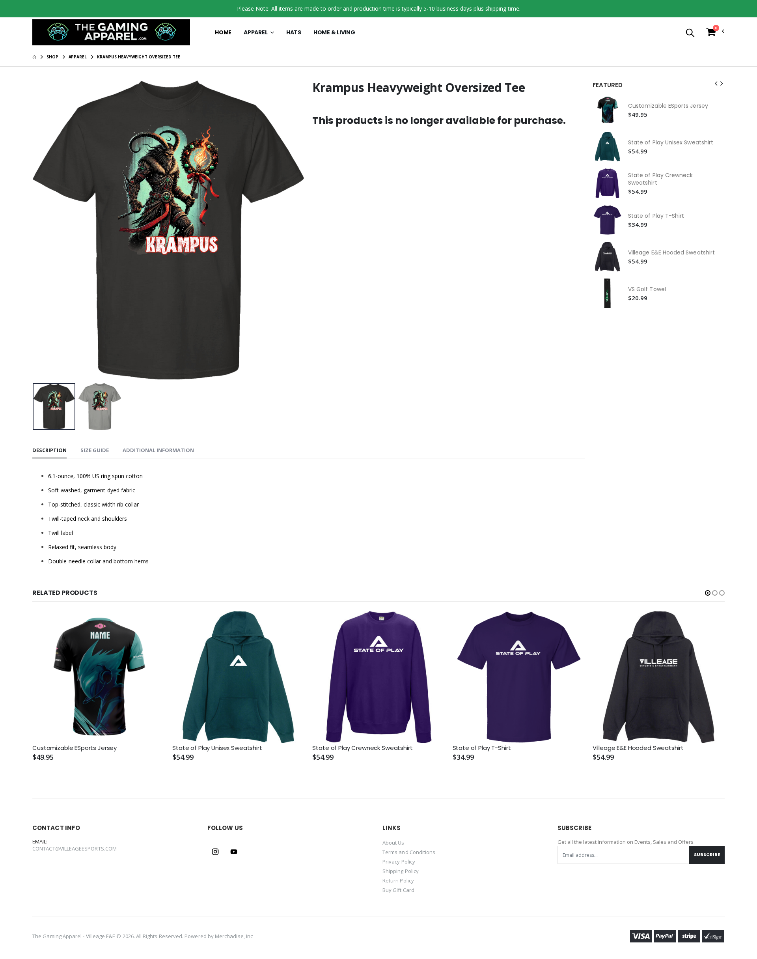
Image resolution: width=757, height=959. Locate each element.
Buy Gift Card (398, 890)
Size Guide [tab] (94, 450)
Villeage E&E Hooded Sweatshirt (671, 252)
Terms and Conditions (408, 852)
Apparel (256, 32)
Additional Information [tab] (158, 450)
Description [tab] (49, 450)
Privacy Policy (398, 861)
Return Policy (398, 880)
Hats (293, 32)
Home (223, 32)
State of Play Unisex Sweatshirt (670, 142)
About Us (393, 842)
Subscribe (707, 854)
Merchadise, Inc (234, 936)
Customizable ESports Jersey (668, 106)
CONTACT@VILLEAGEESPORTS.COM (74, 848)
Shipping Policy (400, 871)
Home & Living (334, 32)
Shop (52, 57)
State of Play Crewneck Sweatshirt (660, 179)
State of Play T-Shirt (656, 216)
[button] (690, 33)
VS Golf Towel (647, 289)
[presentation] (45, 230)
